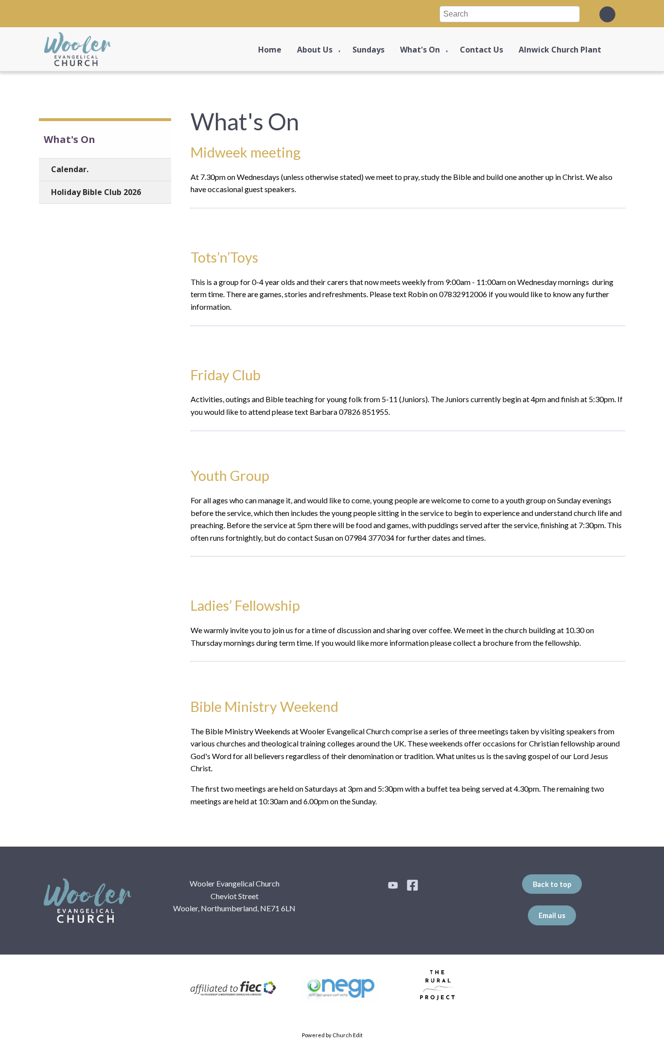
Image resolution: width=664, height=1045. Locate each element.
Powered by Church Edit (332, 1035)
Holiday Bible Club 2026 (96, 192)
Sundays (368, 49)
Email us (552, 915)
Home (269, 49)
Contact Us (481, 49)
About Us (314, 49)
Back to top (552, 884)
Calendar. (69, 169)
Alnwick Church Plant (560, 49)
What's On (420, 49)
